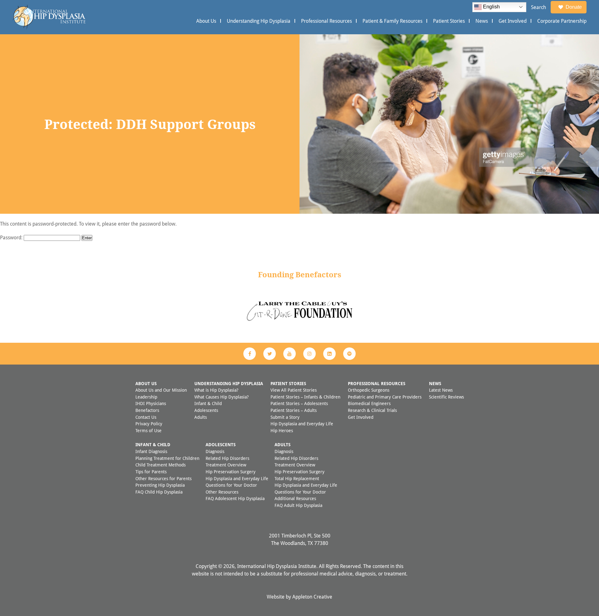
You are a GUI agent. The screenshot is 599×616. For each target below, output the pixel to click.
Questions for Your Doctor (231, 485)
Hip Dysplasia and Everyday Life (301, 424)
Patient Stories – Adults (293, 410)
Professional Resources (326, 20)
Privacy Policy (148, 424)
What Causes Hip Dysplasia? (221, 397)
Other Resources (222, 492)
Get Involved (513, 20)
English (491, 6)
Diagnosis (215, 451)
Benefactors (147, 410)
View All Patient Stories (293, 390)
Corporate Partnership (562, 20)
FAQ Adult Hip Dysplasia (298, 505)
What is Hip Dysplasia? (216, 390)
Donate (574, 7)
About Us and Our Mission (161, 390)
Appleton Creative (312, 596)
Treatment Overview (226, 465)
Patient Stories (449, 20)
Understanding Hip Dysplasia (258, 20)
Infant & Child (208, 403)
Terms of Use (148, 430)
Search (538, 7)
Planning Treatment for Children (167, 458)
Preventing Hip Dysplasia (160, 485)
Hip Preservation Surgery (231, 472)
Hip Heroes (281, 430)
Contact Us (145, 417)
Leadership (146, 397)
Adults (200, 417)
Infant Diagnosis (151, 451)
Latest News (441, 390)
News (481, 20)
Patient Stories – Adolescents (299, 403)
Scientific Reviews (446, 397)
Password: (12, 237)
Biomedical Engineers (369, 403)
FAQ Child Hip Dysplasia (159, 492)
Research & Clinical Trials (372, 410)
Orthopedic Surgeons (368, 390)
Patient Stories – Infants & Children (305, 397)
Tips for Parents (151, 472)
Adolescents (206, 410)
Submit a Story (285, 417)
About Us (206, 20)
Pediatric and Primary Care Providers (384, 397)
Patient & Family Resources (392, 20)
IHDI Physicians (150, 403)
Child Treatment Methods (160, 465)
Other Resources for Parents (163, 478)
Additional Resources (295, 498)
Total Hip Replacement (297, 478)
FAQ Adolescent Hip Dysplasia (235, 498)
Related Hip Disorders (227, 458)
